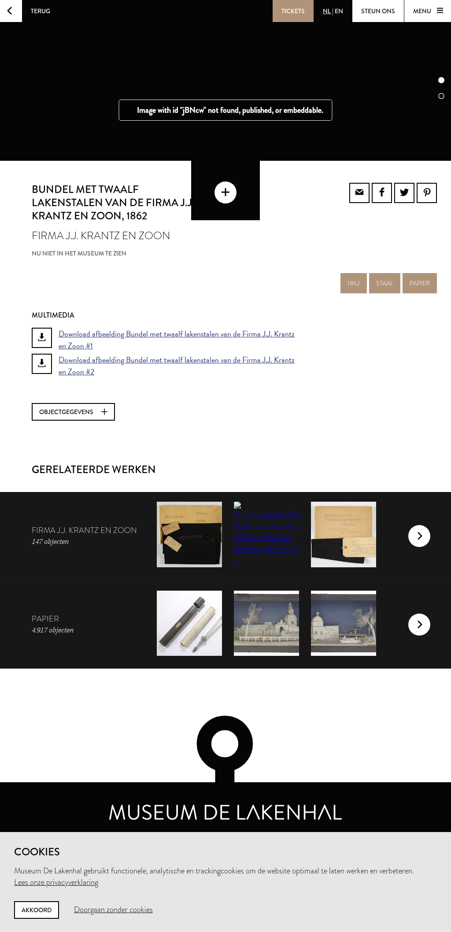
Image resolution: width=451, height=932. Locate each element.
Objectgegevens (67, 411)
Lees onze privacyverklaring (56, 882)
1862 (353, 283)
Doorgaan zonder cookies (113, 909)
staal (384, 283)
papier (420, 283)
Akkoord (37, 910)
